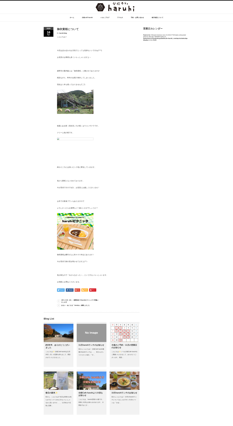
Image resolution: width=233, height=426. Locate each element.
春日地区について (157, 17)
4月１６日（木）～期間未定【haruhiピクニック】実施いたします (80, 301)
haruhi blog (63, 33)
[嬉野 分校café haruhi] (115, 10)
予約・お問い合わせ (137, 17)
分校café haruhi (87, 17)
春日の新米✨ (52, 393)
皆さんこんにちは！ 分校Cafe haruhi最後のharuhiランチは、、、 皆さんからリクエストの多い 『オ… (91, 352)
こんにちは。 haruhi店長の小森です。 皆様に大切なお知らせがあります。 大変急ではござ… (91, 402)
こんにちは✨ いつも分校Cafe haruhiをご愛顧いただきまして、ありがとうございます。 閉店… (124, 354)
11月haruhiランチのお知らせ (91, 345)
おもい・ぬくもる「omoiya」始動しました (75, 305)
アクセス (120, 17)
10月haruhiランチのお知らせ (124, 393)
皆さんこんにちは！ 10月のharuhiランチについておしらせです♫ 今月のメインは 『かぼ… (124, 400)
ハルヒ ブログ (104, 17)
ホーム (72, 17)
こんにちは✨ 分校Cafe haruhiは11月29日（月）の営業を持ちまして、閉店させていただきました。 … (58, 354)
